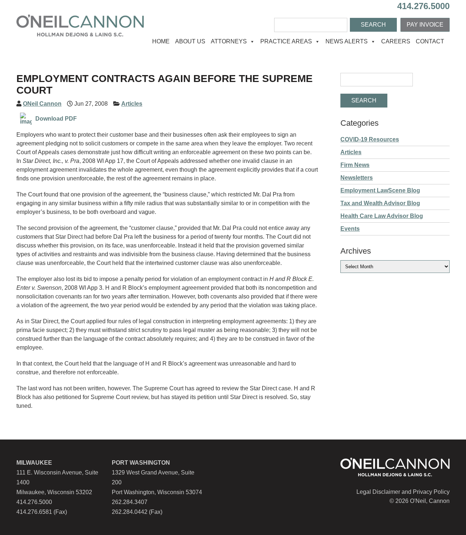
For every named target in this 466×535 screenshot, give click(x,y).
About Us (190, 41)
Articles (131, 104)
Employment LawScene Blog (380, 190)
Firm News (355, 165)
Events (350, 229)
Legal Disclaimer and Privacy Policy (403, 492)
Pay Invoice (425, 25)
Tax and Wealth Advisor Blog (380, 203)
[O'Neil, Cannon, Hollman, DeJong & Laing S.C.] (80, 34)
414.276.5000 (423, 6)
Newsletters (356, 178)
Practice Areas (286, 41)
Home (161, 41)
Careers (395, 41)
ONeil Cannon (42, 104)
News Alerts (346, 41)
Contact (430, 41)
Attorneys (229, 41)
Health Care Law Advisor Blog (381, 216)
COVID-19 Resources (369, 139)
